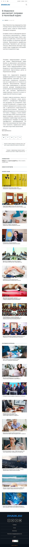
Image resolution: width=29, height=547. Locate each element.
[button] (3, 137)
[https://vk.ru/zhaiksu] (3, 1)
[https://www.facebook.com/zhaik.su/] (1, 1)
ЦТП (14, 536)
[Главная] (5, 5)
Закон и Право (7, 185)
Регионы (6, 394)
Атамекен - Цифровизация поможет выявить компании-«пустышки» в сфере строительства (15, 151)
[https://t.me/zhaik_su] (5, 1)
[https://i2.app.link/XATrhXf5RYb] (7, 1)
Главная (14, 524)
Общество (6, 295)
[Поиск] (27, 5)
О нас (14, 527)
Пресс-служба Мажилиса (6, 130)
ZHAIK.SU (6, 20)
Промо (6, 357)
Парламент (6, 204)
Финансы (6, 411)
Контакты (14, 530)
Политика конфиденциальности (14, 533)
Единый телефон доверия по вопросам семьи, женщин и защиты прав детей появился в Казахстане (14, 144)
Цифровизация (7, 375)
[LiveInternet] (11, 540)
